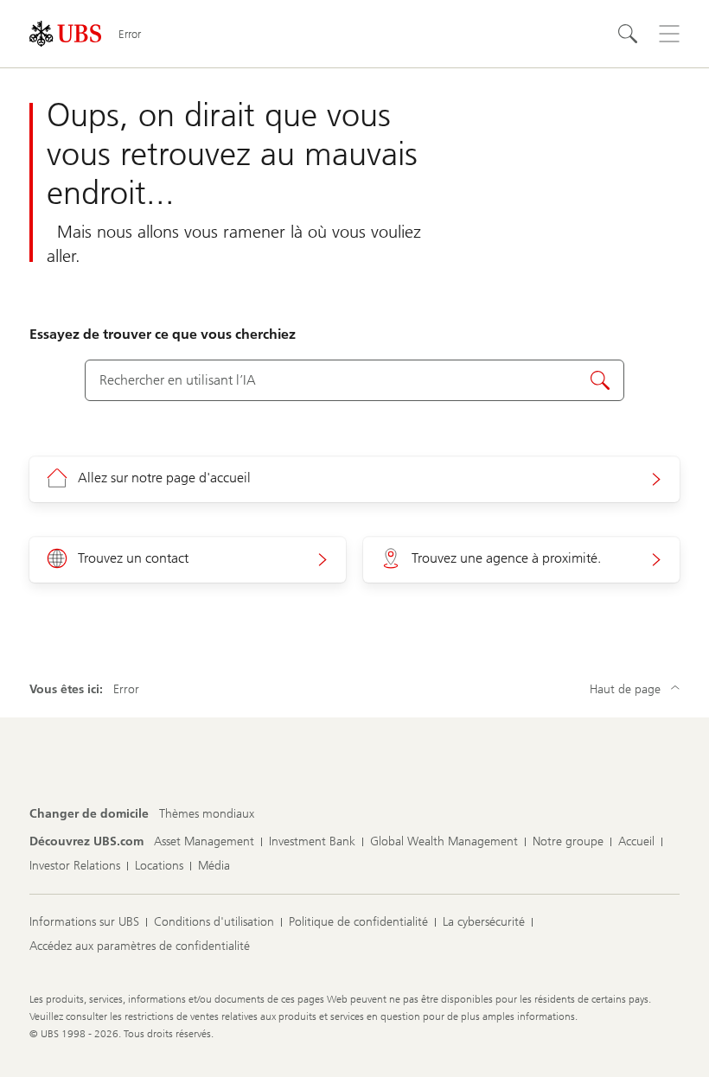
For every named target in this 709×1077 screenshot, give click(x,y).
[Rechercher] (627, 33)
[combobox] (354, 380)
